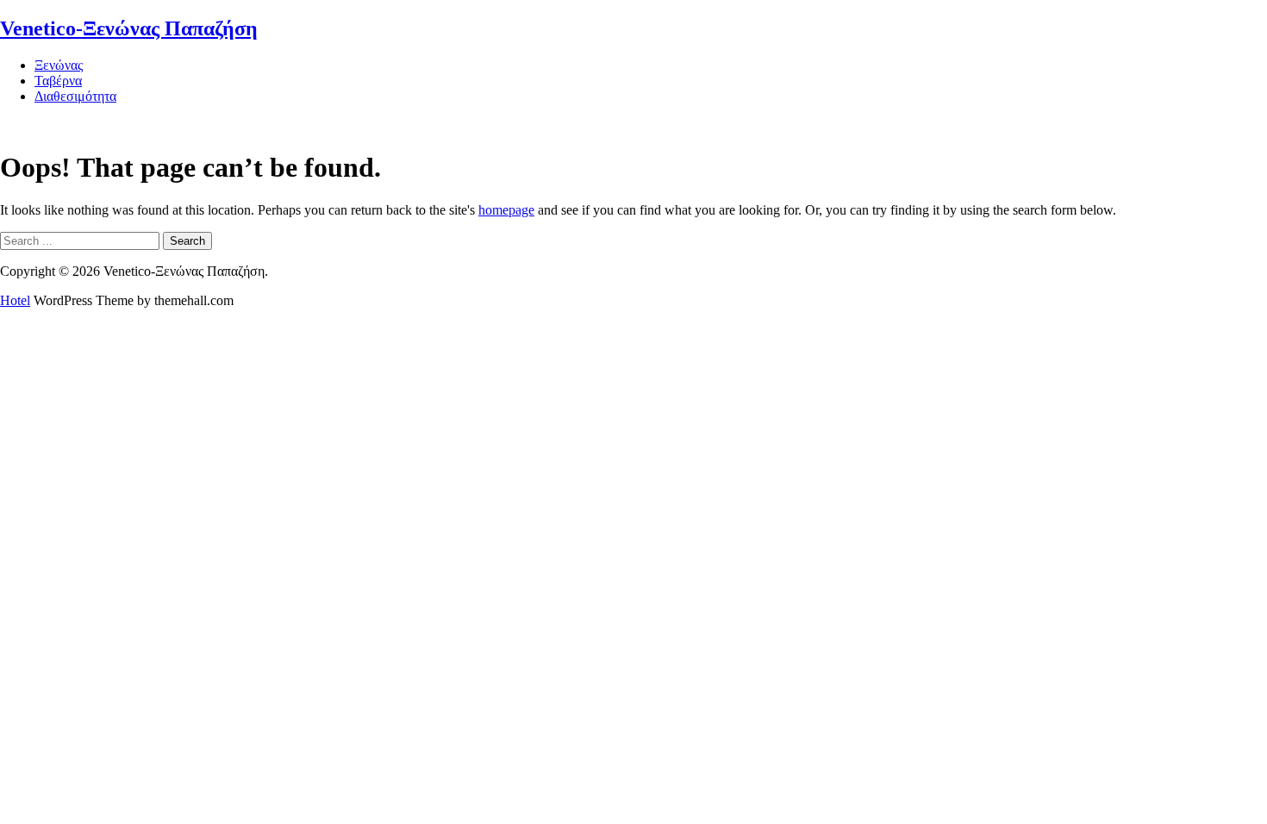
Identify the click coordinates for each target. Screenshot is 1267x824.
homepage (506, 210)
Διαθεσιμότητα (75, 96)
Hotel (15, 300)
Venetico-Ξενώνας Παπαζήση (129, 28)
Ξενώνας (58, 65)
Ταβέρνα (58, 80)
